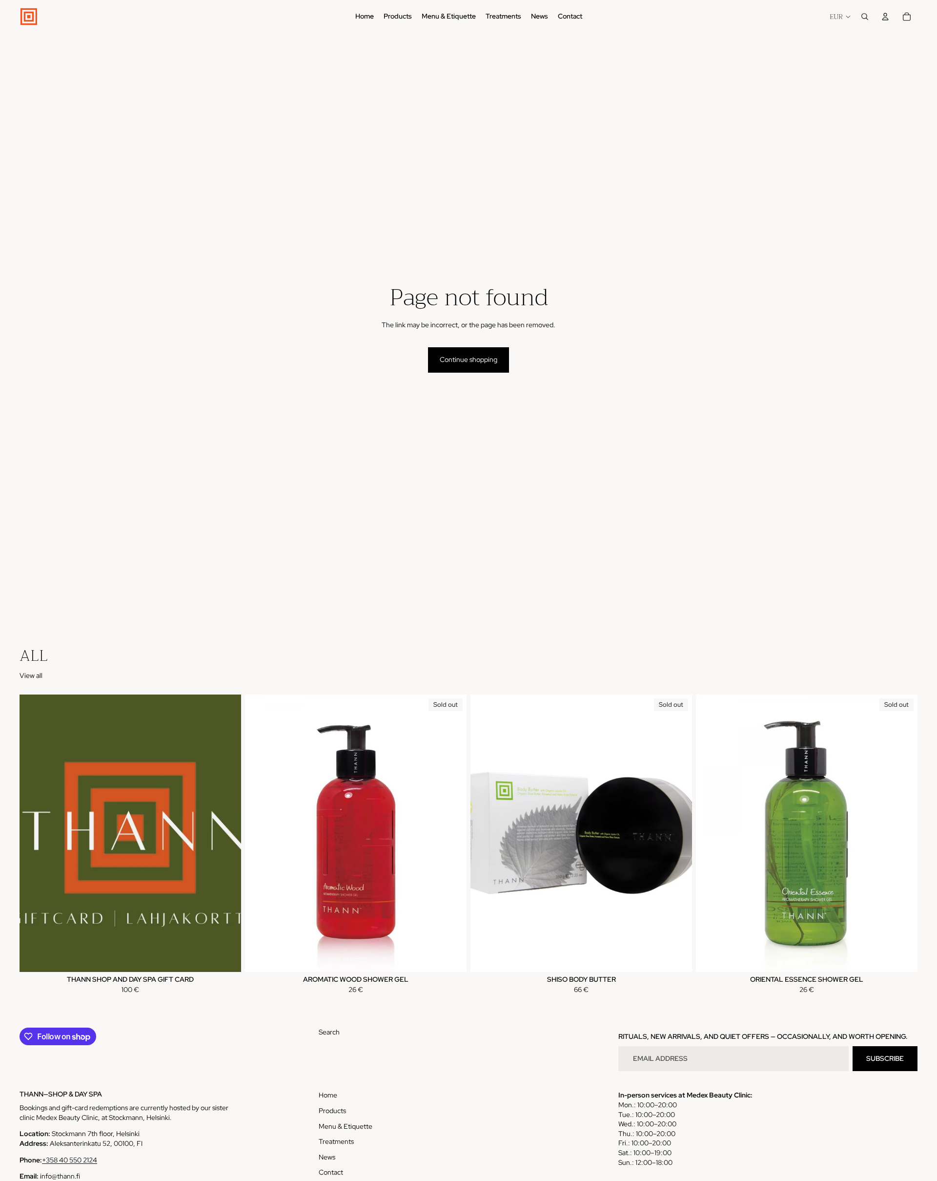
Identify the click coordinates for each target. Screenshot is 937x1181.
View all (31, 675)
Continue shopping (468, 359)
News (327, 1157)
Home (328, 1095)
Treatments (336, 1141)
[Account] (885, 16)
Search (329, 1032)
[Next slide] (452, 833)
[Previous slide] (259, 833)
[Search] (865, 16)
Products (332, 1110)
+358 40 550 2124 (69, 1160)
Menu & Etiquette (345, 1126)
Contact (331, 1172)
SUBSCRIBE (885, 1058)
